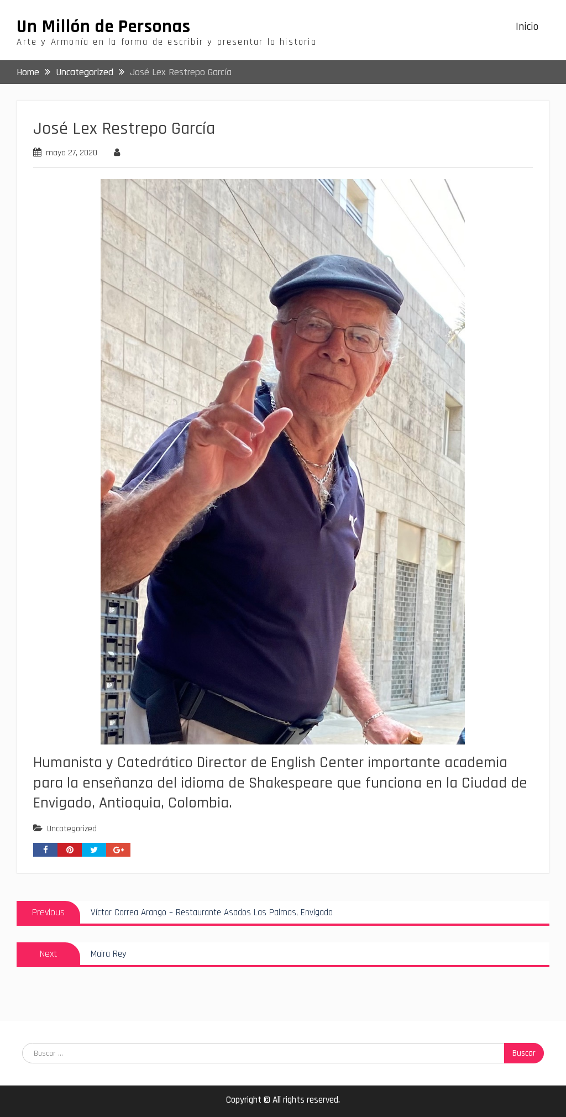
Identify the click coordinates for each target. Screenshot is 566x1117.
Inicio (527, 27)
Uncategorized (72, 829)
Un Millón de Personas (104, 26)
